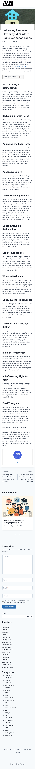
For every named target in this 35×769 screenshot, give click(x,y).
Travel (7, 730)
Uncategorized (9, 733)
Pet (6, 715)
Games (7, 695)
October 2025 (6, 647)
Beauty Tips (8, 677)
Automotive (8, 675)
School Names (9, 720)
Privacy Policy (26, 749)
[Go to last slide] (4, 514)
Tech (6, 728)
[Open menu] (31, 3)
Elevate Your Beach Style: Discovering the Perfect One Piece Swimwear (26, 476)
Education (8, 683)
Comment (7, 556)
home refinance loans (20, 66)
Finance (4, 27)
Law (6, 710)
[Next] (30, 514)
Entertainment (9, 685)
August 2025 (6, 652)
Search (4, 613)
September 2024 (7, 667)
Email (5, 588)
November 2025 (7, 644)
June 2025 (5, 657)
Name (5, 580)
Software (7, 723)
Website (5, 596)
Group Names (9, 700)
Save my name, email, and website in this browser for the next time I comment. (16, 601)
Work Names (9, 735)
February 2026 (6, 637)
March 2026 (6, 634)
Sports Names (9, 725)
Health (7, 705)
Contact (17, 752)
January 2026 (6, 639)
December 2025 (7, 642)
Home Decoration (10, 708)
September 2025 (7, 650)
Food (6, 693)
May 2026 (5, 630)
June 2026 (5, 627)
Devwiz (6, 42)
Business (7, 680)
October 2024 (6, 664)
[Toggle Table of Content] (20, 77)
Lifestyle (7, 713)
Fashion (7, 688)
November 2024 (7, 662)
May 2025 (5, 660)
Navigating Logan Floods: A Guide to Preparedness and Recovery (8, 476)
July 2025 (5, 655)
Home (6, 749)
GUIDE (7, 703)
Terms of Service (15, 749)
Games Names (9, 698)
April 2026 (5, 632)
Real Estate (8, 718)
